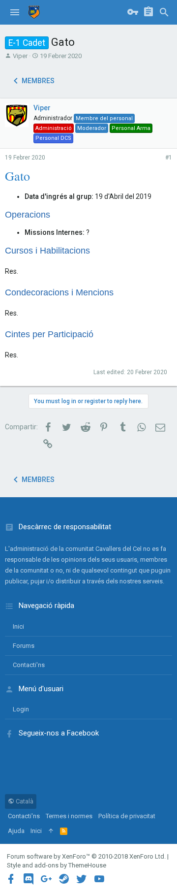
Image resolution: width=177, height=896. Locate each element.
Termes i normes (69, 816)
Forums (23, 645)
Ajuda (16, 830)
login (21, 709)
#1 (168, 157)
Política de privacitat (126, 816)
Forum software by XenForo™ (86, 856)
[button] (15, 12)
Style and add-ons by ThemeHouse (56, 865)
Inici (18, 626)
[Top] (51, 831)
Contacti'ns (29, 665)
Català (23, 801)
